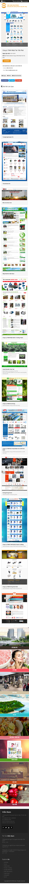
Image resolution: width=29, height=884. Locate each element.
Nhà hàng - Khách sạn (14, 737)
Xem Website (7, 60)
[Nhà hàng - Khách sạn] (14, 726)
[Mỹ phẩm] (14, 659)
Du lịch (14, 714)
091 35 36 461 (25, 1)
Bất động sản (14, 647)
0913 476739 (17, 1)
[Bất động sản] (14, 636)
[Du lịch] (14, 704)
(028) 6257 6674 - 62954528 (10, 818)
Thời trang (14, 692)
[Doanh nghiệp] (14, 748)
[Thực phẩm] (14, 793)
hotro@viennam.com (9, 821)
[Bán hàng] (14, 771)
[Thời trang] (14, 681)
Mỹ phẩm (14, 669)
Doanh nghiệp (14, 759)
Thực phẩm (14, 804)
